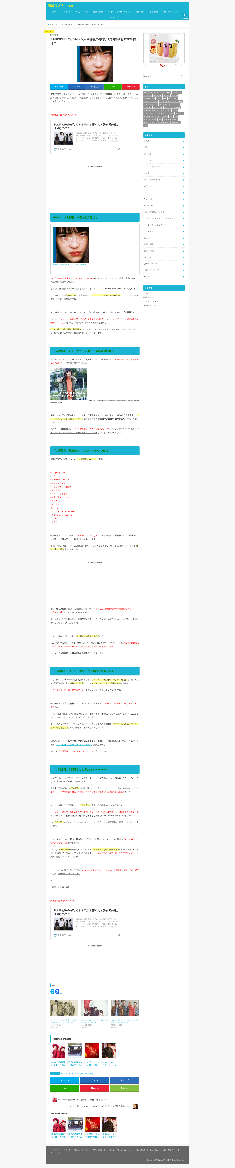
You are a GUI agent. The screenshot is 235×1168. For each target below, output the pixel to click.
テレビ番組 (148, 199)
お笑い (159, 98)
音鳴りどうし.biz (60, 5)
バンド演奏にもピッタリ (154, 212)
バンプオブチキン (158, 110)
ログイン (147, 293)
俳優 (171, 116)
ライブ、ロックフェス (153, 225)
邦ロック (78, 12)
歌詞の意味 (167, 119)
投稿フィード (148, 297)
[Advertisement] (95, 185)
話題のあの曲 (87, 1073)
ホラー (168, 110)
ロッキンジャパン (150, 116)
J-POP (168, 92)
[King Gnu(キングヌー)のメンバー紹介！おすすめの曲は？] (125, 1008)
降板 (145, 125)
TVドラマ (166, 95)
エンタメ (147, 173)
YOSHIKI (147, 98)
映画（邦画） (140, 12)
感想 (160, 119)
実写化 (154, 119)
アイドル (147, 154)
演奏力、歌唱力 (98, 12)
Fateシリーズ (153, 92)
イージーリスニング (152, 167)
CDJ (145, 92)
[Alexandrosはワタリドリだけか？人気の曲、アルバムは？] (94, 1008)
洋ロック (67, 12)
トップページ (54, 12)
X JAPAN (175, 95)
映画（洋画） (154, 12)
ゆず (164, 98)
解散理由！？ (165, 122)
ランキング (179, 113)
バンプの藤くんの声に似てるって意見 (73, 745)
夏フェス (147, 119)
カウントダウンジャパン (71, 1073)
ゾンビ (166, 107)
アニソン (56, 1073)
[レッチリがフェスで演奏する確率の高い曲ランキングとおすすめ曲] (64, 1008)
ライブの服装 (159, 113)
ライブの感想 (148, 113)
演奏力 (175, 119)
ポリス (175, 110)
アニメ (161, 101)
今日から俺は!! (163, 116)
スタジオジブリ (174, 104)
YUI (153, 98)
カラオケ (147, 186)
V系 (86, 12)
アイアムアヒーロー (150, 101)
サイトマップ (114, 17)
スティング (148, 107)
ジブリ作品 (163, 104)
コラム (146, 193)
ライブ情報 (169, 113)
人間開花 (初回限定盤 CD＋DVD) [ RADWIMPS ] (68, 264)
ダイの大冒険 (175, 107)
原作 (176, 116)
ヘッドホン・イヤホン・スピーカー (119, 12)
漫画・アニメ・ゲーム (171, 12)
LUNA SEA (147, 95)
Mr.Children (157, 95)
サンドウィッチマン (150, 104)
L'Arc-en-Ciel (176, 92)
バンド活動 (148, 205)
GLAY (162, 92)
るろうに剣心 (172, 98)
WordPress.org (149, 306)
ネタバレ (147, 110)
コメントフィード (150, 302)
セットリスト (158, 107)
